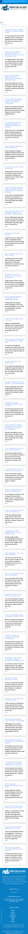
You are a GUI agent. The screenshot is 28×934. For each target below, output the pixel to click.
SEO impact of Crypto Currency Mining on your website (14, 848)
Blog (13, 919)
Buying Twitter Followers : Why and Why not (14, 147)
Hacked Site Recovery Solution (12, 234)
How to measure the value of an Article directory (14, 511)
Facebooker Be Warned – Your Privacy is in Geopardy (14, 720)
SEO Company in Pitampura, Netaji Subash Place (14, 785)
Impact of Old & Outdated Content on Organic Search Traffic (14, 31)
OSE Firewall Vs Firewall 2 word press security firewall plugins (14, 741)
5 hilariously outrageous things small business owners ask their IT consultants (13, 101)
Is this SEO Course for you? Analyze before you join (14, 469)
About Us (13, 912)
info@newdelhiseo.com (14, 896)
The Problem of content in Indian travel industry (14, 449)
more (6, 45)
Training (13, 918)
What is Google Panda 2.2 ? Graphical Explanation (14, 490)
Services (13, 914)
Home (12, 910)
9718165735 (14, 892)
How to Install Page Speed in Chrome (14, 319)
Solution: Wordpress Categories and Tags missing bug (12, 636)
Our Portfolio (12, 916)
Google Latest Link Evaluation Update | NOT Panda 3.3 (14, 404)
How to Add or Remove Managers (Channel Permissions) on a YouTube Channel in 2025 (14, 54)
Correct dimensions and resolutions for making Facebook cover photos (13, 763)
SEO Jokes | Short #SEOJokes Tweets (11, 678)
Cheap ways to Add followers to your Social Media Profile (13, 532)
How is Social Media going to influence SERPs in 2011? (14, 615)
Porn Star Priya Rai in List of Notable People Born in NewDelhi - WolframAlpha (14, 212)
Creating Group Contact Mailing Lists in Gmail (13, 827)
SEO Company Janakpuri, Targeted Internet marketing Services (13, 298)
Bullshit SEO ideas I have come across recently (13, 595)
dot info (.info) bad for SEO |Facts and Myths (14, 574)
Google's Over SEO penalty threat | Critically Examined (14, 383)
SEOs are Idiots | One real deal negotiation (14, 553)
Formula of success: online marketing (14, 167)
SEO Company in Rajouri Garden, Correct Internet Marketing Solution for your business (13, 427)
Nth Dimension (18, 933)
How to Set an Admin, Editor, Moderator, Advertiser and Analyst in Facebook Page (14, 77)
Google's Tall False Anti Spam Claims (13, 362)
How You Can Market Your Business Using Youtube (14, 807)
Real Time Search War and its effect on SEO (14, 699)
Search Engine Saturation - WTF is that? (14, 254)
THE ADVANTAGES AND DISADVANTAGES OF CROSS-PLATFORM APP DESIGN (13, 125)
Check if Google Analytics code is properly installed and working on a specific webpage (14, 189)
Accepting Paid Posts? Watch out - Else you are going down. (13, 275)
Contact (13, 921)
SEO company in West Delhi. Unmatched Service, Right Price (14, 340)
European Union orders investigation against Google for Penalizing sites (14, 659)
